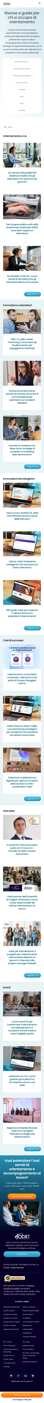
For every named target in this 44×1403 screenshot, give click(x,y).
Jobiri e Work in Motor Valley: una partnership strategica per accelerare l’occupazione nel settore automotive (22, 730)
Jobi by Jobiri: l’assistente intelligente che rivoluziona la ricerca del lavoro (22, 564)
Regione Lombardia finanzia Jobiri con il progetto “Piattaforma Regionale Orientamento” (22, 1132)
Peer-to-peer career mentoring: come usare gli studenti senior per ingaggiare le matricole (22, 344)
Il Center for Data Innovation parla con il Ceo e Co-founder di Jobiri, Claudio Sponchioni (22, 849)
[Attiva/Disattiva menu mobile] (40, 3)
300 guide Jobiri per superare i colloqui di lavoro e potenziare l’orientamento (22, 613)
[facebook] (11, 1375)
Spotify (6, 1267)
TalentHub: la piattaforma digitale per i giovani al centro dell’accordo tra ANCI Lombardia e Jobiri (22, 782)
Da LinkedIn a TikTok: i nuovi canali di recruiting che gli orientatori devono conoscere (22, 279)
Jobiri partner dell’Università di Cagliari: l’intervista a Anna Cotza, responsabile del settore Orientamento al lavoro (22, 902)
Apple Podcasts (17, 1267)
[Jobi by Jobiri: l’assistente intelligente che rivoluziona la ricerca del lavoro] (22, 543)
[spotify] (32, 1375)
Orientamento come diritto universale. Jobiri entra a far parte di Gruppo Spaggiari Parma (22, 679)
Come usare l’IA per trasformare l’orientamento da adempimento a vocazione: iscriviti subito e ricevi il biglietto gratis (22, 1027)
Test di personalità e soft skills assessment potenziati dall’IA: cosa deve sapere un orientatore (22, 229)
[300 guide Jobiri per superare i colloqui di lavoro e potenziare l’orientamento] (22, 592)
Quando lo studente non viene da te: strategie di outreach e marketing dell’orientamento (22, 450)
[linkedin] (25, 1375)
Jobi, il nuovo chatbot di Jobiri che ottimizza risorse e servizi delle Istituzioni (22, 516)
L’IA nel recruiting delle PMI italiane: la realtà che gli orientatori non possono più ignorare (22, 177)
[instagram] (18, 1375)
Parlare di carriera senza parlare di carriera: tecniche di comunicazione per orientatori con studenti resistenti (22, 397)
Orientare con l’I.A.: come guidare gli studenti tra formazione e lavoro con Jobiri (22, 1081)
